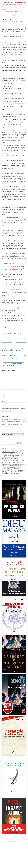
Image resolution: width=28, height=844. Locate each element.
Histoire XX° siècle (9, 458)
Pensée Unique (7, 465)
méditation (9, 464)
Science (20, 470)
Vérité (20, 471)
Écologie (4, 473)
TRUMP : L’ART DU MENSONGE (8, 422)
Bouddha (5, 453)
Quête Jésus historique (10, 468)
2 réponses (4, 24)
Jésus (11, 460)
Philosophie (19, 465)
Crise (4, 455)
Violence (14, 333)
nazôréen (16, 464)
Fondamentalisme (7, 457)
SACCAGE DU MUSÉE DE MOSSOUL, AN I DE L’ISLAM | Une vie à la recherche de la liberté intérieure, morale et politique (13, 363)
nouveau (21, 464)
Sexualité (4, 471)
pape (24, 464)
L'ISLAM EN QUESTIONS (19, 331)
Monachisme (15, 462)
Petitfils (14, 465)
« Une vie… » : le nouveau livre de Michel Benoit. (11, 421)
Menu (14, 14)
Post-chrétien (6, 467)
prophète (18, 467)
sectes (24, 470)
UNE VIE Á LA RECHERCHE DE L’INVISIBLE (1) (11, 419)
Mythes (4, 464)
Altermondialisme (8, 452)
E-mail (3, 396)
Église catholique (12, 473)
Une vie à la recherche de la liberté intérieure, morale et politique (14, 5)
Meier (23, 460)
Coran (9, 333)
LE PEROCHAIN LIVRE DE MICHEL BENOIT (10, 424)
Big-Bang (17, 452)
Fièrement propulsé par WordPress (8, 841)
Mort (20, 462)
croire (8, 455)
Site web (4, 401)
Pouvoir (12, 467)
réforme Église (6, 470)
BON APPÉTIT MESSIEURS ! (7, 426)
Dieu (12, 455)
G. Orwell (15, 457)
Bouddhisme (13, 454)
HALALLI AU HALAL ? (21, 342)
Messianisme (7, 462)
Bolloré (22, 452)
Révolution (14, 470)
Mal (15, 460)
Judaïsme (5, 460)
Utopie (9, 471)
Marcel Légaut (19, 460)
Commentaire (5, 376)
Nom (3, 391)
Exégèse (17, 455)
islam (11, 333)
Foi (21, 455)
